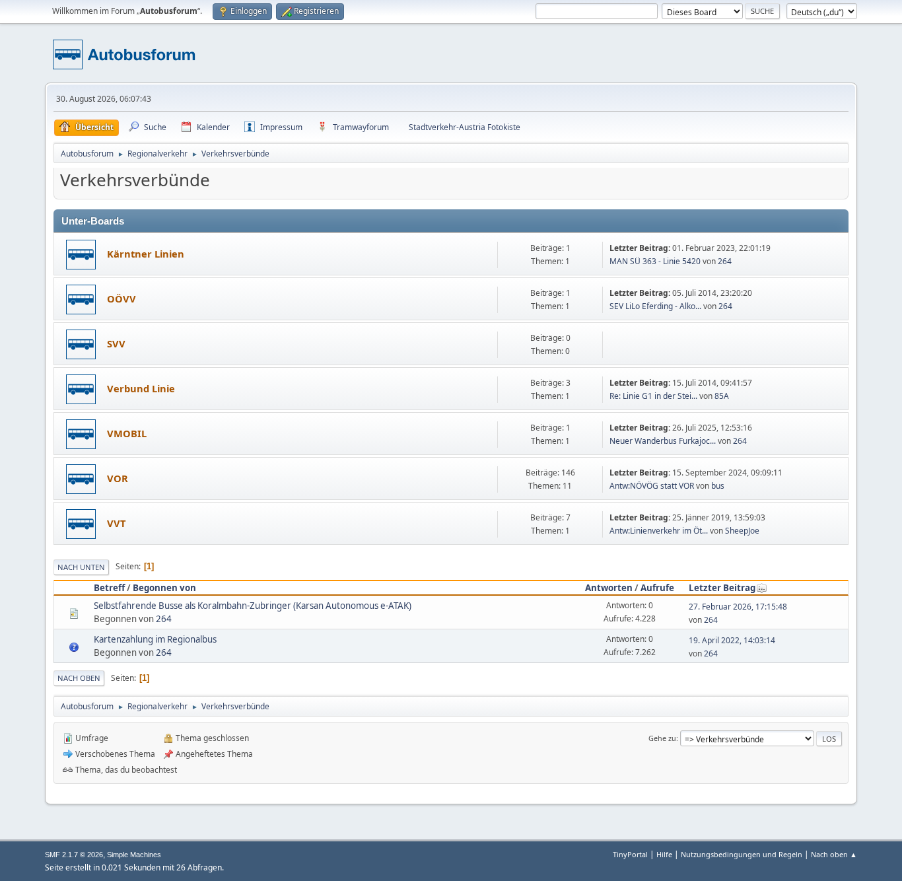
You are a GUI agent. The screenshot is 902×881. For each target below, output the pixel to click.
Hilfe (664, 854)
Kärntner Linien (145, 253)
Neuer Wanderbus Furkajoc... (662, 440)
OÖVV (121, 298)
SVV (116, 343)
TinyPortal (630, 854)
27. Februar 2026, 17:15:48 (738, 606)
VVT (116, 523)
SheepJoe (742, 530)
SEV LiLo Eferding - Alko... (655, 306)
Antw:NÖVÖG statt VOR (651, 485)
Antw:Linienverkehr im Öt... (658, 530)
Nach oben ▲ (834, 854)
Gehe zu (662, 738)
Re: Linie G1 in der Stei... (653, 396)
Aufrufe (657, 588)
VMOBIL (127, 433)
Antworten (609, 588)
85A (721, 396)
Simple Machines (134, 855)
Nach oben (78, 678)
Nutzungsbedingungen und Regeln (741, 854)
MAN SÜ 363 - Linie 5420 (655, 261)
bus (717, 485)
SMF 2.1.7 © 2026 (74, 855)
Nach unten (81, 567)
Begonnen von (164, 588)
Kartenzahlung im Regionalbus (155, 639)
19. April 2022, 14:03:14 (732, 640)
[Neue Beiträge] (81, 254)
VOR (117, 478)
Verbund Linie (141, 388)
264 (725, 261)
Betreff (109, 588)
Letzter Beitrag (722, 588)
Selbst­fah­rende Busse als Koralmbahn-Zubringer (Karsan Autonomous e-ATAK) (252, 606)
